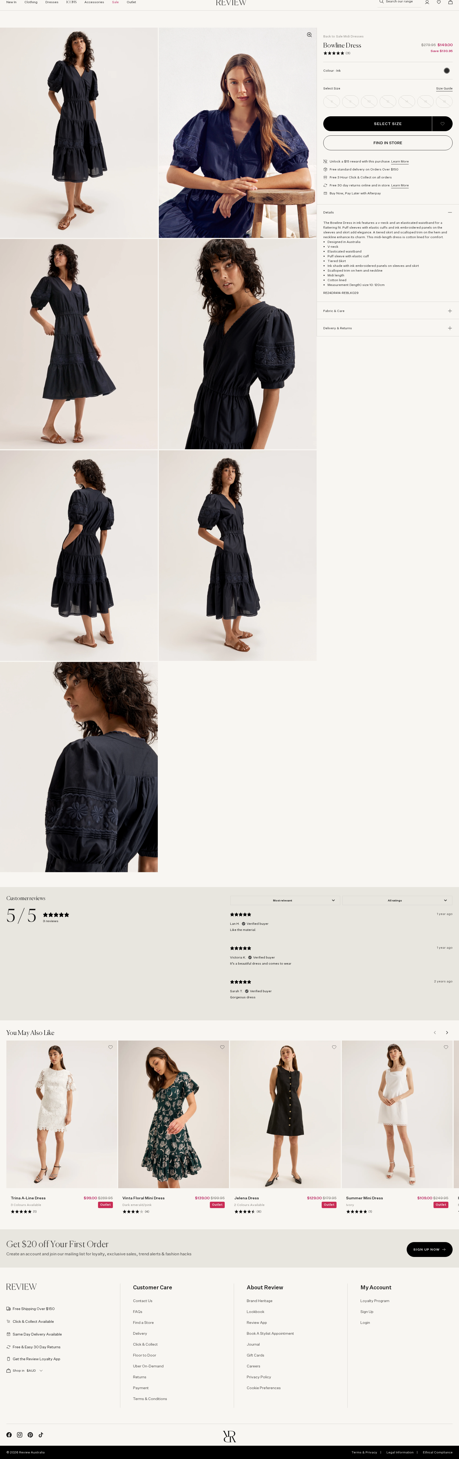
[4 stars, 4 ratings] (133, 1211)
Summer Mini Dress (364, 1198)
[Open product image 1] (79, 133)
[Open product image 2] (238, 133)
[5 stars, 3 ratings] (334, 53)
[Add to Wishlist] (442, 123)
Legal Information (400, 1452)
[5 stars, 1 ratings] (21, 1211)
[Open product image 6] (238, 555)
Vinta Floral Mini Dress (143, 1198)
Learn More (400, 161)
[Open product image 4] (238, 344)
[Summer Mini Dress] (397, 1114)
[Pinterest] (30, 1434)
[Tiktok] (41, 1434)
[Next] (447, 1032)
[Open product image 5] (79, 555)
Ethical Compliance (438, 1452)
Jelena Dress (246, 1198)
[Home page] (21, 1286)
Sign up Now (426, 1249)
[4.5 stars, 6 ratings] (245, 1211)
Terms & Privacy (364, 1452)
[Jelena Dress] (285, 1114)
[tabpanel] (341, 950)
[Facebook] (9, 1434)
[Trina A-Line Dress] (61, 1114)
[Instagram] (19, 1434)
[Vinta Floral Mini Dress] (173, 1114)
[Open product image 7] (79, 767)
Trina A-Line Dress (28, 1198)
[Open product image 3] (79, 344)
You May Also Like (30, 1033)
